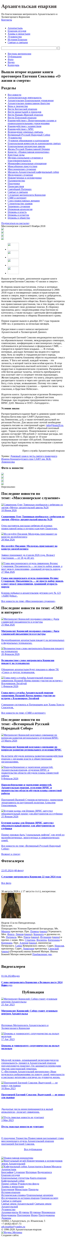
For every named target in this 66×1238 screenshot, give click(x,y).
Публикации (15, 56)
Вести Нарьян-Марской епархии (25, 114)
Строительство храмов (20, 203)
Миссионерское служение (22, 169)
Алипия (24, 943)
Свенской (53, 948)
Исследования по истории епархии (20, 1198)
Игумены (24, 1212)
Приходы (33, 1189)
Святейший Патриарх (20, 189)
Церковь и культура (18, 215)
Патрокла (11, 937)
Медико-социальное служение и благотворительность (25, 159)
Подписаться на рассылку (15, 223)
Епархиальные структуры (15, 1178)
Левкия (20, 934)
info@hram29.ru (54, 425)
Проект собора (9, 1183)
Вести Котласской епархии (22, 109)
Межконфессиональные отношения (27, 163)
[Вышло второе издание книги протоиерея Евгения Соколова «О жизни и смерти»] (2, 474)
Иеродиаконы (8, 1215)
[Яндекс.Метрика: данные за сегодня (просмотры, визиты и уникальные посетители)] (11, 1232)
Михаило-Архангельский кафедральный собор (33, 172)
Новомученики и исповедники (25, 177)
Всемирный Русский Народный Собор (29, 134)
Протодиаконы (46, 1215)
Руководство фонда (28, 1183)
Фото (10, 59)
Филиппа (41, 940)
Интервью (31, 1172)
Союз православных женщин (24, 200)
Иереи (34, 1215)
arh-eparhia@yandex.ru (13, 1226)
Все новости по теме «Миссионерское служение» (28, 601)
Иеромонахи (48, 1212)
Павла (27, 937)
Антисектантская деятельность (24, 97)
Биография (7, 1172)
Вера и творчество (18, 106)
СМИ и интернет (17, 197)
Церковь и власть (17, 212)
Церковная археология (20, 209)
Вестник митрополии (19, 53)
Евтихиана (54, 940)
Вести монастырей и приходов (24, 112)
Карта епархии (38, 1178)
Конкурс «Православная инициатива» (29, 152)
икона (43, 931)
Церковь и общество (19, 217)
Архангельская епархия (29, 6)
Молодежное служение (20, 175)
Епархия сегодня (17, 31)
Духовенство (15, 36)
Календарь (13, 65)
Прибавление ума (42, 954)
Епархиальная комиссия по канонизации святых (34, 143)
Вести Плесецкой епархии (22, 117)
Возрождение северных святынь (25, 132)
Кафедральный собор (13, 1180)
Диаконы (6, 1218)
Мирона (5, 931)
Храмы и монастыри (19, 33)
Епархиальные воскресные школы (26, 146)
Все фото (6, 883)
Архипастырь (15, 28)
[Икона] (11, 917)
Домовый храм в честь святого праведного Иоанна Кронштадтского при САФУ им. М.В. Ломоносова (29, 459)
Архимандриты (9, 1212)
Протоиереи (23, 1215)
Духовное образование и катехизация (28, 140)
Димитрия (28, 948)
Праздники (14, 183)
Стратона (30, 940)
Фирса (10, 934)
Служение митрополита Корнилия (26, 195)
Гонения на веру (49, 1198)
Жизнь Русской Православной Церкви (29, 149)
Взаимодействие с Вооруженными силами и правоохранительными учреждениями (32, 122)
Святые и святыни (18, 42)
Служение (19, 1172)
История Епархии (17, 39)
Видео (11, 62)
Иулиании (45, 937)
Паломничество (16, 180)
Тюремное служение (19, 206)
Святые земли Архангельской (17, 1203)
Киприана (6, 943)
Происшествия (16, 186)
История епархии (10, 1192)
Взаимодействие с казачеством (24, 126)
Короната (38, 934)
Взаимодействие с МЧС (21, 129)
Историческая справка (13, 1195)
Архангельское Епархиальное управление (31, 100)
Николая (59, 945)
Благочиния (7, 1189)
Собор (18, 945)
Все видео (6, 985)
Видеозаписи (44, 1172)
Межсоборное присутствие (22, 166)
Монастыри (21, 1189)
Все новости (14, 94)
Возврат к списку (10, 854)
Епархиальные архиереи (39, 1195)
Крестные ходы (16, 154)
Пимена (34, 931)
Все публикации (33, 1149)
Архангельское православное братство (29, 103)
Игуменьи (35, 1212)
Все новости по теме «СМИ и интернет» (23, 712)
